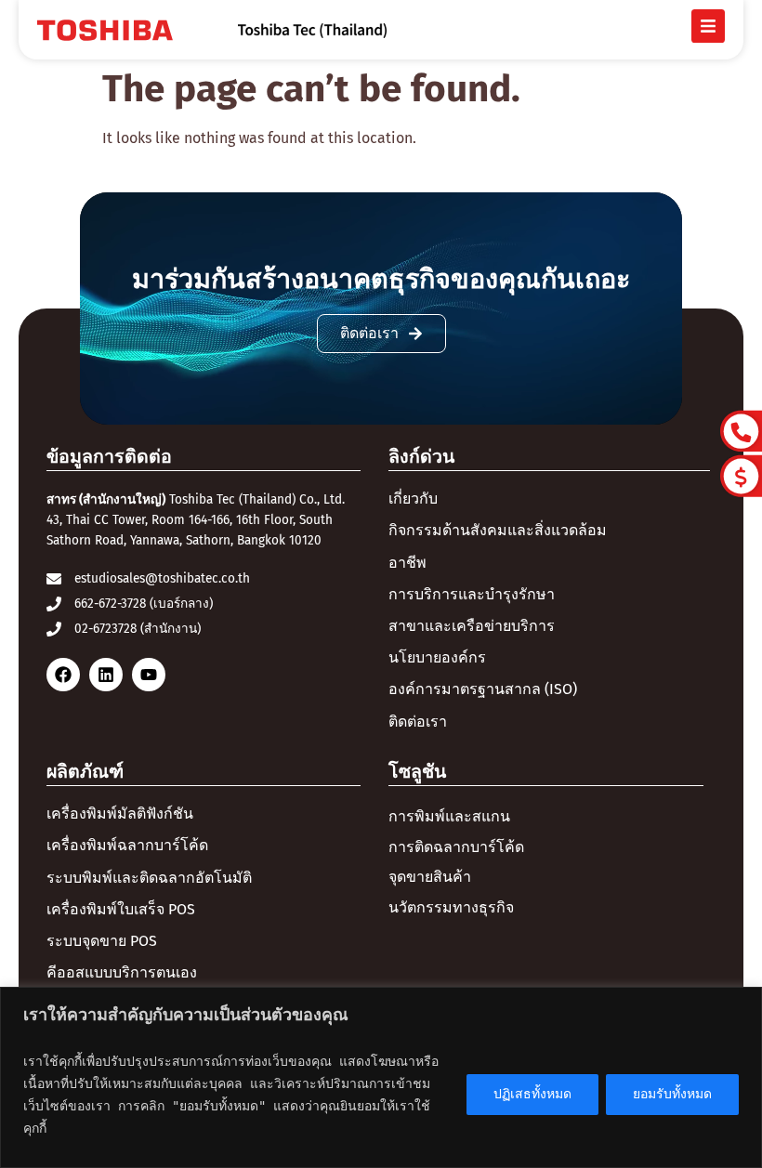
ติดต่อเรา (417, 721)
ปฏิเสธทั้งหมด (532, 1094)
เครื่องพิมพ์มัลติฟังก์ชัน (119, 813)
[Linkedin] (106, 674)
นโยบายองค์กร (437, 657)
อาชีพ (407, 562)
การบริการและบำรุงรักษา (471, 594)
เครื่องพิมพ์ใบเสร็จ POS (120, 909)
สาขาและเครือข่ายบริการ (471, 626)
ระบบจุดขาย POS (101, 941)
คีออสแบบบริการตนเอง (121, 972)
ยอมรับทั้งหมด (672, 1094)
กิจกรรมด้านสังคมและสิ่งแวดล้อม (497, 530)
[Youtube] (148, 674)
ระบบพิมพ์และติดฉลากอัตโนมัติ (149, 877)
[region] (381, 1077)
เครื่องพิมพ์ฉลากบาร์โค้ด (127, 845)
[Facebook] (63, 674)
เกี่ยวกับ (413, 498)
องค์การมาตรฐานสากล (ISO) (482, 689)
